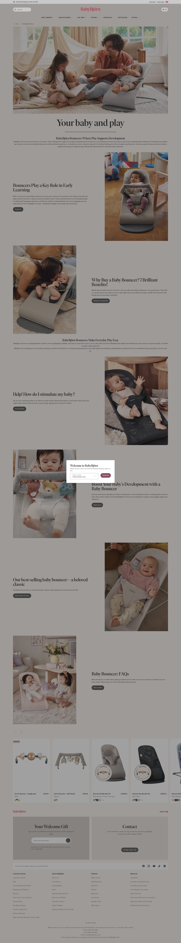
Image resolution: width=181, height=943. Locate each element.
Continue (105, 475)
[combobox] (84, 476)
